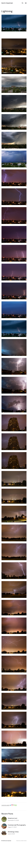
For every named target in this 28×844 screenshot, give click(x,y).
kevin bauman (7, 3)
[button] (22, 3)
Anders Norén (24, 840)
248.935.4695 (5, 805)
